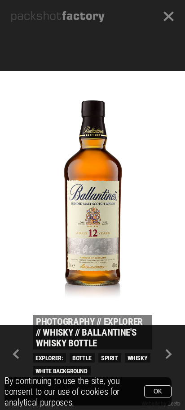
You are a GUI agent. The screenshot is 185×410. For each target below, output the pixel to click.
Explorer (123, 321)
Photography (65, 321)
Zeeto (174, 404)
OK (158, 391)
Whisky (58, 332)
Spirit (109, 358)
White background (61, 371)
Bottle (82, 358)
